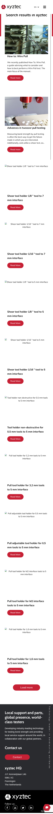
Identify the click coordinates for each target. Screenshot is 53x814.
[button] (26, 687)
